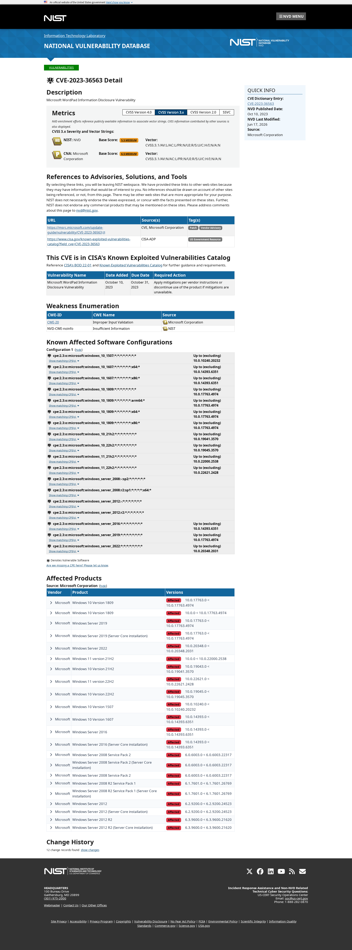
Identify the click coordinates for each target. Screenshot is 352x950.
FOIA (202, 921)
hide (78, 350)
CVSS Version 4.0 (139, 112)
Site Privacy (59, 921)
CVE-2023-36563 (261, 103)
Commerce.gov (165, 926)
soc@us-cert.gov (296, 898)
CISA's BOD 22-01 (78, 265)
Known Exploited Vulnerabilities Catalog (130, 265)
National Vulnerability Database (97, 46)
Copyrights (123, 921)
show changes (90, 850)
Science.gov (187, 926)
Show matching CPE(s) (63, 361)
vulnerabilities (61, 67)
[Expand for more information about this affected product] (51, 603)
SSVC (227, 112)
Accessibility (78, 921)
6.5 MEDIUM (129, 154)
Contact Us (70, 905)
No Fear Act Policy (182, 921)
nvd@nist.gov (87, 210)
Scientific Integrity (253, 921)
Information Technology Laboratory (74, 35)
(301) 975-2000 (55, 898)
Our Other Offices (94, 905)
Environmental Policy (223, 921)
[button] (291, 16)
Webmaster (52, 905)
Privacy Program (101, 921)
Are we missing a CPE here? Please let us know (77, 565)
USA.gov (204, 926)
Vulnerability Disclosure (150, 921)
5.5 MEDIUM (129, 140)
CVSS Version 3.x (171, 112)
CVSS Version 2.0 (203, 112)
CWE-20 (53, 322)
